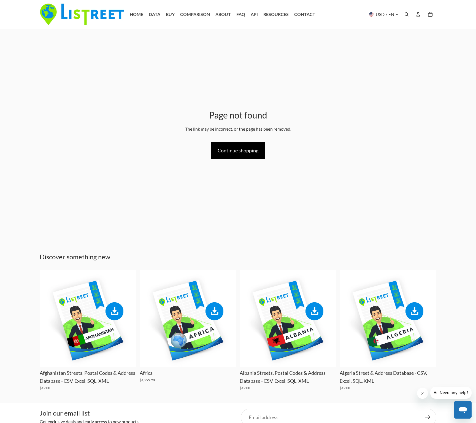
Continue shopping (238, 150)
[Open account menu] (418, 14)
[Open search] (407, 14)
